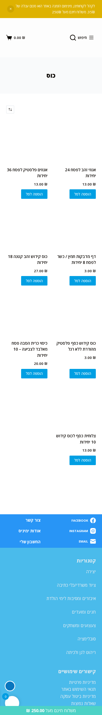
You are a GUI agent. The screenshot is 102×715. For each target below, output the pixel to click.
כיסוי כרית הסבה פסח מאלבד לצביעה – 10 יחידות (29, 349)
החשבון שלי (30, 541)
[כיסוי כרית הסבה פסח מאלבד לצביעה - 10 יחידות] (26, 313)
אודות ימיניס (30, 531)
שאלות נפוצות (83, 703)
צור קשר (33, 520)
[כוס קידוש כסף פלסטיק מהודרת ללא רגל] (75, 313)
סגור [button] (10, 9)
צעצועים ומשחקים (79, 625)
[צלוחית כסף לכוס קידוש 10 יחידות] (75, 406)
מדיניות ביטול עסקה (78, 696)
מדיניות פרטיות (82, 682)
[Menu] (91, 37)
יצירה (91, 571)
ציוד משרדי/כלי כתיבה (76, 585)
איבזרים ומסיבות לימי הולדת (71, 598)
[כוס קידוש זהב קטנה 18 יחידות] (26, 226)
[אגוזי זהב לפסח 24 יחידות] (75, 140)
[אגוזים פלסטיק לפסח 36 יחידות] (26, 140)
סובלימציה (87, 639)
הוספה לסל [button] (82, 194)
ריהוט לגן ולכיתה (81, 652)
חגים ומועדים (84, 612)
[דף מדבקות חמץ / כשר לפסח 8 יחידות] (75, 226)
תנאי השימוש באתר (78, 689)
